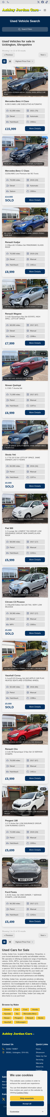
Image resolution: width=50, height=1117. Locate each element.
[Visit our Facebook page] (42, 2)
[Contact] (8, 2)
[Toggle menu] (45, 10)
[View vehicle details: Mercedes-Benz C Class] (25, 151)
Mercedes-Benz (30, 1014)
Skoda (40, 1018)
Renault (30, 1018)
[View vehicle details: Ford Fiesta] (25, 872)
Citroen (7, 1009)
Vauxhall (7, 1022)
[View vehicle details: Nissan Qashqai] (25, 366)
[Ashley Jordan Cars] (3, 2)
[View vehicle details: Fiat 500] (25, 509)
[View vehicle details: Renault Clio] (25, 729)
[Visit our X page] (38, 2)
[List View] (10, 61)
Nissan (7, 1018)
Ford (25, 1009)
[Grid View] (4, 61)
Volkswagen (21, 1022)
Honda (35, 1009)
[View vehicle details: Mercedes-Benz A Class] (25, 82)
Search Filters (27, 29)
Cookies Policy (22, 1093)
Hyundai (7, 1014)
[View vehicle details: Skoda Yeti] (25, 435)
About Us (39, 1067)
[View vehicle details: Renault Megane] (25, 294)
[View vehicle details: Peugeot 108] (25, 801)
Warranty (39, 1063)
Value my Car (41, 1056)
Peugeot (18, 1018)
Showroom (40, 1052)
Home (38, 1049)
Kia (17, 1014)
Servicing (39, 1060)
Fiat (16, 1009)
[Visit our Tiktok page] (46, 2)
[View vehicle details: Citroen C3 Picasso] (25, 582)
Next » (43, 55)
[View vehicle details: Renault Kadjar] (25, 222)
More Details (35, 128)
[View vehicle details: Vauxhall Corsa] (25, 656)
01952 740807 (12, 1049)
